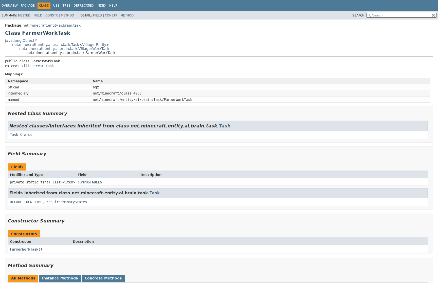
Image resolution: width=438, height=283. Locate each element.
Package (28, 5)
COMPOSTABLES (90, 182)
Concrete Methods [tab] (103, 278)
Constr (51, 15)
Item (69, 182)
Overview (10, 5)
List (56, 182)
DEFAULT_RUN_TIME (26, 202)
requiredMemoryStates (66, 202)
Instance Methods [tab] (60, 278)
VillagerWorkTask (37, 66)
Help (113, 5)
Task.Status (21, 135)
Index (101, 5)
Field (37, 15)
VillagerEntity (94, 45)
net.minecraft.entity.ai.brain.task (52, 25)
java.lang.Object (19, 41)
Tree (66, 5)
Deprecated (84, 5)
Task (224, 125)
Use (56, 5)
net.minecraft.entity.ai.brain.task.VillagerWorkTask (64, 49)
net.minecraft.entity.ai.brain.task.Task (45, 45)
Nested (24, 15)
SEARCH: (359, 15)
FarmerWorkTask (24, 249)
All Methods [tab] (23, 278)
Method (67, 15)
